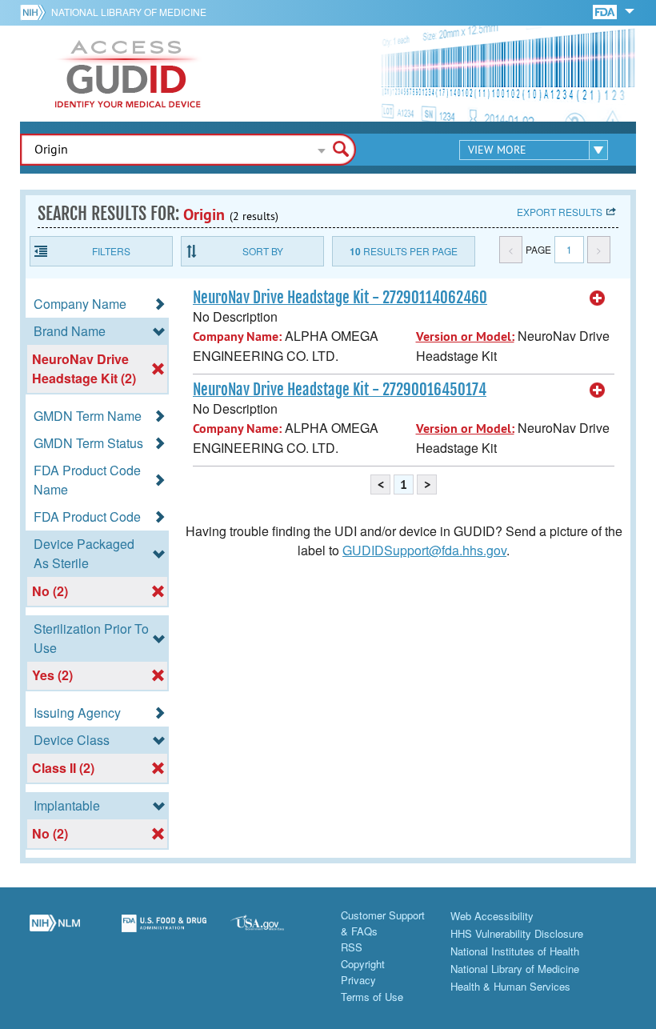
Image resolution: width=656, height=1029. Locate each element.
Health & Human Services (510, 986)
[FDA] (606, 11)
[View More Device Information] (598, 298)
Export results (559, 211)
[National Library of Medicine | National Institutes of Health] (55, 932)
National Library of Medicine (128, 11)
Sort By (262, 251)
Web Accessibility (492, 915)
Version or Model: (465, 336)
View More (497, 149)
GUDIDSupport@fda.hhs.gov (424, 550)
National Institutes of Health (514, 951)
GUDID (128, 74)
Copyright (363, 963)
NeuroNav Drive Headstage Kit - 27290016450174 (339, 389)
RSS (351, 947)
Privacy (358, 979)
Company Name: (237, 336)
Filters (111, 251)
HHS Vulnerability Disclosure (516, 933)
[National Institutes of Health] (35, 12)
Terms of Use (372, 996)
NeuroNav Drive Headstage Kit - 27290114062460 (340, 297)
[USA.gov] (273, 932)
